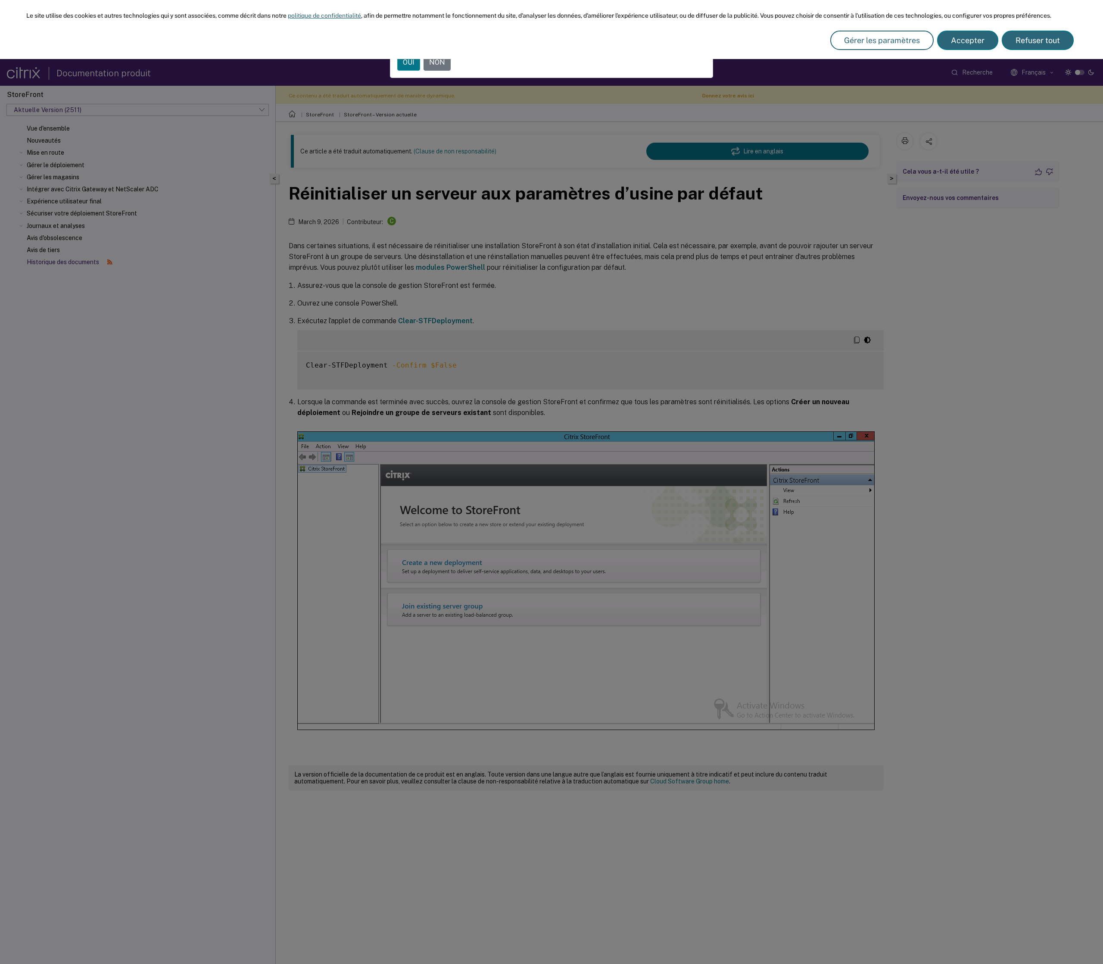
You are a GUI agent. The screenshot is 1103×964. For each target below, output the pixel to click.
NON (437, 62)
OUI (408, 62)
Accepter (968, 40)
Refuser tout (1038, 40)
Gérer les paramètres (882, 40)
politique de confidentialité (324, 15)
